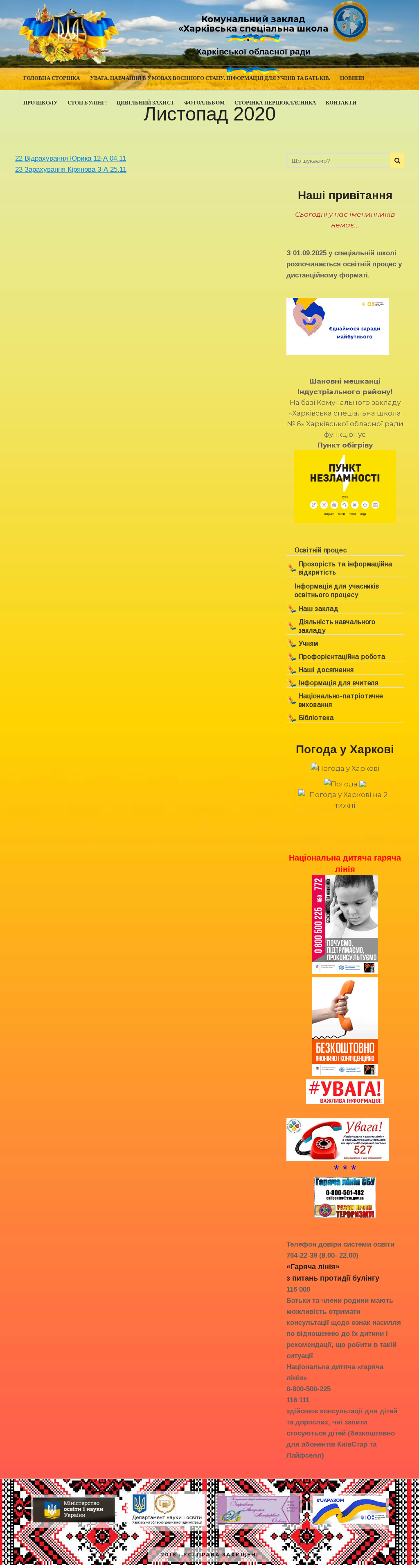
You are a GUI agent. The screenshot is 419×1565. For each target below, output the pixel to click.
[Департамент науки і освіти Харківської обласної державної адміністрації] (166, 1525)
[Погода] (345, 781)
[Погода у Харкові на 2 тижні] (345, 797)
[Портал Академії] (259, 1523)
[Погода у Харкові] (345, 768)
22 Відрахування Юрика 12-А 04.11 (70, 158)
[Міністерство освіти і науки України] (74, 1522)
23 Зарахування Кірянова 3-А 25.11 (70, 169)
